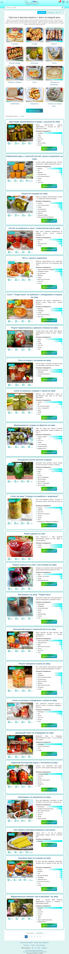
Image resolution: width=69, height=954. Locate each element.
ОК (35, 948)
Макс (39, 948)
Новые (22, 116)
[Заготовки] (34, 53)
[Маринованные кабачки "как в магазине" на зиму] (20, 907)
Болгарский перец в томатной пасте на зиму (34, 629)
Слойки (34, 44)
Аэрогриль (34, 103)
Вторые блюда (14, 63)
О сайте (32, 945)
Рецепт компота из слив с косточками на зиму (35, 564)
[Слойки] (34, 34)
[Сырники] (14, 34)
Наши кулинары (40, 945)
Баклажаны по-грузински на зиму (34, 797)
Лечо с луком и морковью (34, 258)
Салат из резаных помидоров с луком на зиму (34, 700)
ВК (32, 948)
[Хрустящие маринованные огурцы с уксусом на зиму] (20, 132)
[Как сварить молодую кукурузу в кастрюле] (20, 841)
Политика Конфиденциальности (34, 950)
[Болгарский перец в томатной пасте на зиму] (20, 640)
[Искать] (62, 8)
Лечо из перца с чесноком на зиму (34, 360)
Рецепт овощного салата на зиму (34, 663)
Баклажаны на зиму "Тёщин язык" (34, 594)
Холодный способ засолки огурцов (34, 459)
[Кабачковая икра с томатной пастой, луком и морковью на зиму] (20, 170)
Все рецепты (41, 12)
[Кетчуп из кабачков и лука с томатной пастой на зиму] (20, 240)
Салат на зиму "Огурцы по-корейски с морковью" (34, 496)
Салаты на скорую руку (55, 104)
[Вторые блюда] (14, 53)
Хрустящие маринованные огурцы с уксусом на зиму (34, 121)
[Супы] (34, 72)
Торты (54, 63)
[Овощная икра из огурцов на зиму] (20, 869)
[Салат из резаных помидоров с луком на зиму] (20, 711)
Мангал (54, 44)
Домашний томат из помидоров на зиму (34, 732)
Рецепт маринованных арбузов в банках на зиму (34, 327)
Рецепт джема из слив (34, 533)
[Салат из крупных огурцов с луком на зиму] (20, 401)
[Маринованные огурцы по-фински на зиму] (20, 436)
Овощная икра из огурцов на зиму (34, 858)
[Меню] (2, 2)
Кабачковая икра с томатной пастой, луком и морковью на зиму (34, 157)
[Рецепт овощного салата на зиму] (20, 677)
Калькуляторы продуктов (41, 942)
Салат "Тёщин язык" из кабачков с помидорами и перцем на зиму (34, 296)
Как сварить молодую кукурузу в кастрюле (34, 829)
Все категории (34, 110)
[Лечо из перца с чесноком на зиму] (20, 372)
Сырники (14, 44)
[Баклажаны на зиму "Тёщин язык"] (20, 606)
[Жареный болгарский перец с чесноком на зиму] (20, 774)
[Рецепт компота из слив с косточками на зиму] (20, 577)
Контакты (26, 945)
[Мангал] (54, 34)
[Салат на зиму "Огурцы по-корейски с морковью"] (20, 510)
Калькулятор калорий (26, 942)
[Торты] (54, 53)
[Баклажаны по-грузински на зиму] (20, 809)
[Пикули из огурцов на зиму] (20, 204)
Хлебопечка (14, 103)
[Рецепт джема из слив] (20, 546)
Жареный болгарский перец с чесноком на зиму (34, 762)
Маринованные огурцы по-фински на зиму (34, 425)
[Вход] (67, 2)
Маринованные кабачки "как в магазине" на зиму (34, 896)
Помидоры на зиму (53, 12)
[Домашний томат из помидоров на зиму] (20, 745)
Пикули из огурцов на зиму (35, 193)
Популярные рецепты (12, 116)
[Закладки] (63, 2)
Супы (34, 82)
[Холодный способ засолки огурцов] (20, 470)
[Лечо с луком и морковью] (20, 269)
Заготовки (34, 63)
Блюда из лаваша (14, 82)
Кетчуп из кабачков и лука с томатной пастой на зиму (34, 228)
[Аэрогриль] (34, 94)
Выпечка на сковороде (54, 83)
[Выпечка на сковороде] (54, 72)
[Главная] (31, 3)
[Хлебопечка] (14, 94)
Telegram (44, 948)
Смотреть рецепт (49, 148)
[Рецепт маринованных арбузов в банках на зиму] (20, 338)
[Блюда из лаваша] (14, 72)
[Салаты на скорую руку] (54, 94)
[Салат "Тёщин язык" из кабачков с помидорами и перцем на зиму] (20, 309)
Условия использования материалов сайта (34, 952)
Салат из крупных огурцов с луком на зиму (34, 390)
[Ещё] (62, 12)
